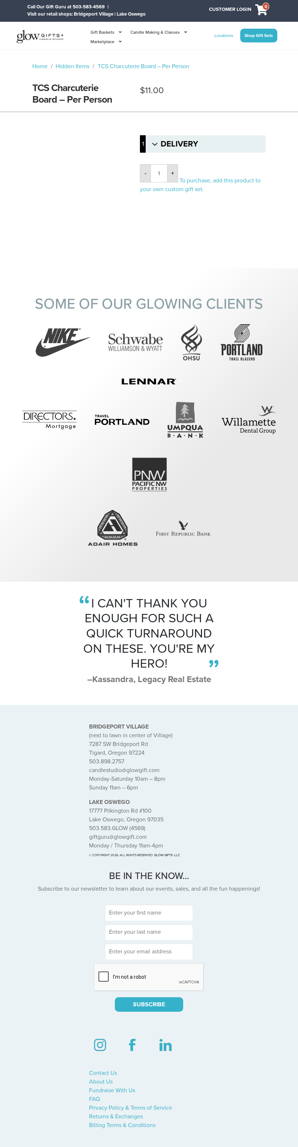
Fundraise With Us (112, 1090)
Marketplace (102, 41)
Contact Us (103, 1073)
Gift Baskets (102, 32)
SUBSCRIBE (149, 1004)
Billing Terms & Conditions (122, 1125)
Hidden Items (72, 66)
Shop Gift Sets (259, 35)
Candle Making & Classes (155, 32)
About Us (101, 1081)
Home (40, 66)
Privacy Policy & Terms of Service (130, 1107)
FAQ (94, 1099)
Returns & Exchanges (116, 1116)
